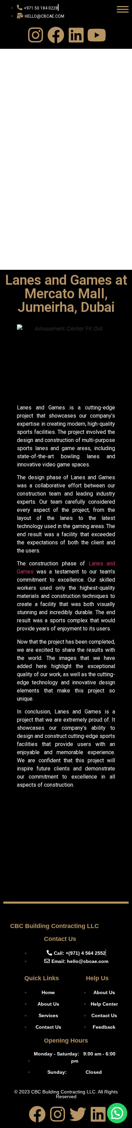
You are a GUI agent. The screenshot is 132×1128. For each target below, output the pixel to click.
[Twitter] (77, 1114)
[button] (117, 1113)
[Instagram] (35, 34)
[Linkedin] (76, 34)
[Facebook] (55, 34)
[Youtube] (96, 34)
